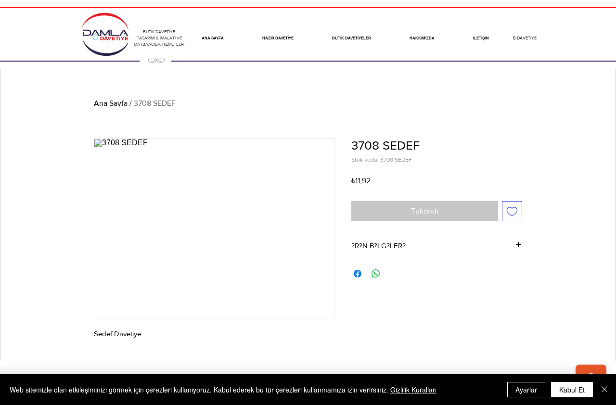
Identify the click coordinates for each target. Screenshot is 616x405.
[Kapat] (604, 389)
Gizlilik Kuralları (413, 389)
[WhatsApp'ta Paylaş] (376, 273)
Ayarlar (526, 389)
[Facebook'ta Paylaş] (357, 273)
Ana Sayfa (111, 103)
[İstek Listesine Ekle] (512, 211)
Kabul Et (572, 389)
